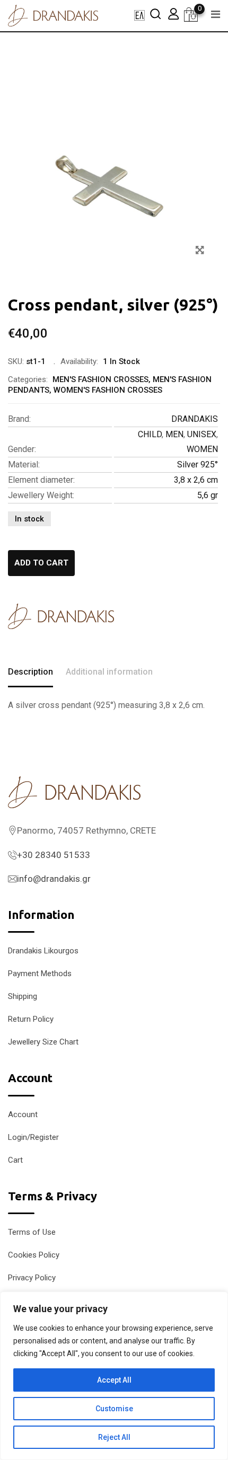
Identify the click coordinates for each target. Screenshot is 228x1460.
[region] (114, 1375)
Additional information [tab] (109, 672)
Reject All (114, 1437)
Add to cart (41, 563)
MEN (174, 434)
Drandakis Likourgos (43, 950)
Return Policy (31, 1019)
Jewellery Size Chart (43, 1042)
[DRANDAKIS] (61, 616)
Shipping (22, 996)
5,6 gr (207, 495)
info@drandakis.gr (54, 878)
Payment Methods (40, 973)
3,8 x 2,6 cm (196, 480)
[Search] (155, 13)
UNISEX (201, 434)
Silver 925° (197, 464)
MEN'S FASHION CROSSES (100, 379)
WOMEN (202, 449)
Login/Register (33, 1137)
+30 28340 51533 (53, 855)
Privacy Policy (32, 1277)
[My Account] (173, 13)
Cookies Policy (33, 1255)
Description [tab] (30, 672)
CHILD (150, 434)
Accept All (114, 1380)
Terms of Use (32, 1232)
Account (23, 1114)
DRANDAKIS (194, 419)
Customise (114, 1408)
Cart (15, 1160)
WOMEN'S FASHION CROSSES (108, 390)
